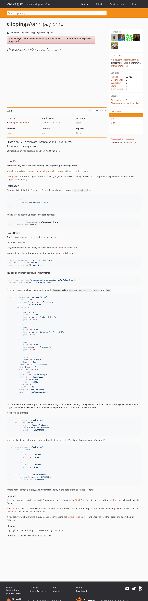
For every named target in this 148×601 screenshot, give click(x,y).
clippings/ (19, 23)
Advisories (116, 100)
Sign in (135, 4)
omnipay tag (115, 500)
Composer (35, 190)
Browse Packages (37, 591)
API (54, 587)
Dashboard (81, 591)
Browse (84, 4)
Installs (114, 76)
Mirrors (56, 591)
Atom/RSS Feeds (14, 593)
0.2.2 (113, 115)
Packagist (15, 4)
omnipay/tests (51, 122)
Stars (113, 85)
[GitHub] (140, 588)
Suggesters (116, 82)
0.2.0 (113, 122)
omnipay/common (18, 122)
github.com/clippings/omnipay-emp (128, 59)
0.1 (112, 130)
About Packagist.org (12, 588)
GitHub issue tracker (77, 516)
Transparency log (119, 65)
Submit (99, 4)
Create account (117, 4)
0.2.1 (113, 119)
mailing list (12, 511)
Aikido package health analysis (125, 103)
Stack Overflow (82, 500)
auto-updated (129, 139)
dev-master (116, 111)
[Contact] (127, 588)
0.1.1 (113, 126)
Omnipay (11, 176)
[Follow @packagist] (134, 588)
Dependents (117, 79)
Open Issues (117, 89)
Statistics (33, 587)
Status (79, 587)
